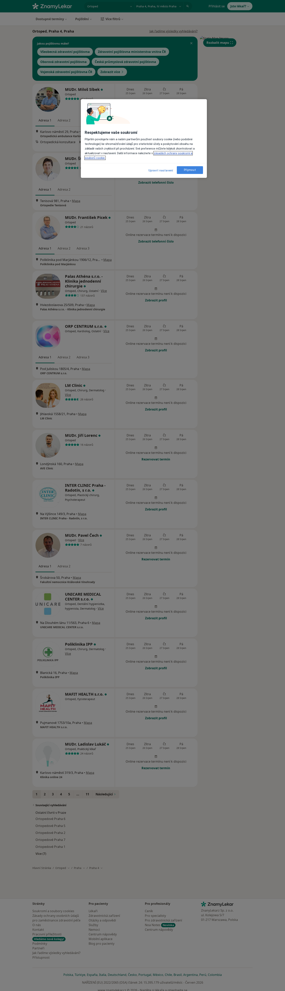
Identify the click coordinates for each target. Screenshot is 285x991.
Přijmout (190, 170)
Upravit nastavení (161, 170)
